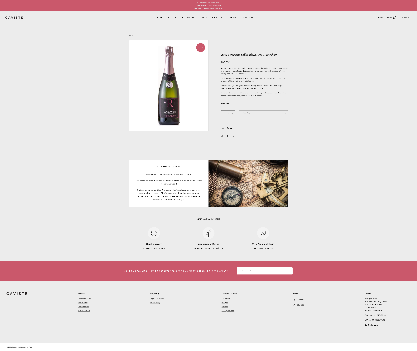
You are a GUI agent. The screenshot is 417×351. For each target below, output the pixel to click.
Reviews (229, 128)
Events (233, 18)
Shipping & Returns (157, 299)
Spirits (172, 18)
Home (131, 35)
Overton (225, 307)
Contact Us (226, 299)
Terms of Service (84, 299)
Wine (159, 18)
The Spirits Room (228, 311)
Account (380, 18)
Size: (223, 104)
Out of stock (247, 113)
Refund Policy (155, 303)
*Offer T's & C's (84, 311)
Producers (188, 18)
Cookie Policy (83, 303)
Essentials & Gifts (212, 18)
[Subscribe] (288, 270)
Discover (248, 18)
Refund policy (83, 307)
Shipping (230, 136)
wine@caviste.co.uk (373, 310)
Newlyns (225, 303)
